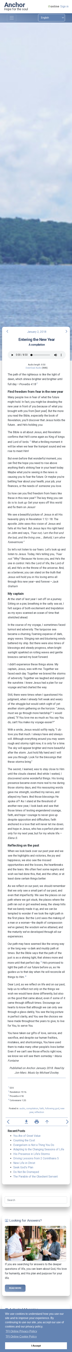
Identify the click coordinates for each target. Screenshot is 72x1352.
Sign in (64, 6)
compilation (32, 1108)
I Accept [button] (36, 1345)
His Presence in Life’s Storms (31, 1154)
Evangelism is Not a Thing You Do (33, 1145)
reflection (39, 1112)
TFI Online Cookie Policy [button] (21, 1336)
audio (22, 1108)
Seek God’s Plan (23, 1167)
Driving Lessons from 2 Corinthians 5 (36, 1158)
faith (41, 1108)
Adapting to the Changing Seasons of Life (38, 1149)
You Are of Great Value (27, 1135)
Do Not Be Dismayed (26, 1172)
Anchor (14, 5)
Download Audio (33, 368)
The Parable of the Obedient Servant (35, 1176)
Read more (15, 1288)
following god (52, 1108)
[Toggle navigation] (11, 18)
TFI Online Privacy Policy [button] (21, 1331)
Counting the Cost (24, 1140)
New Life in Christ (24, 1163)
